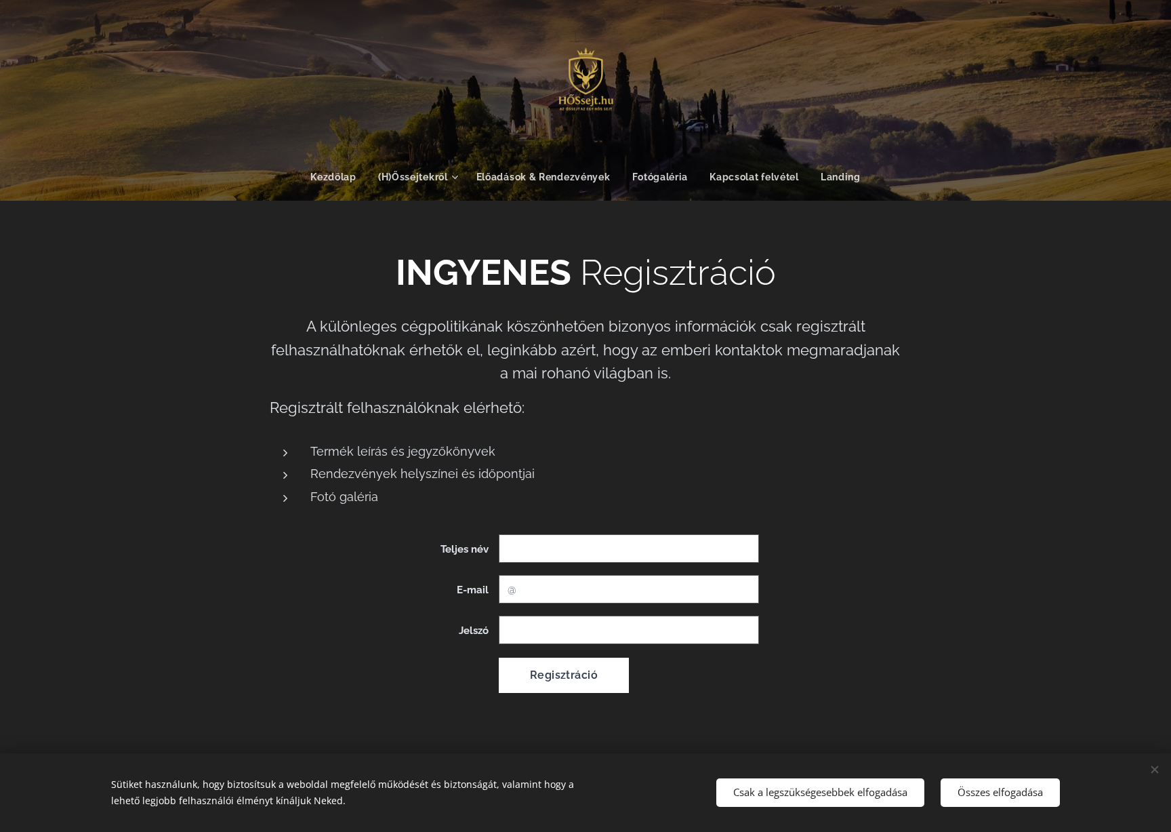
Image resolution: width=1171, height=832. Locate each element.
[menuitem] (338, 177)
